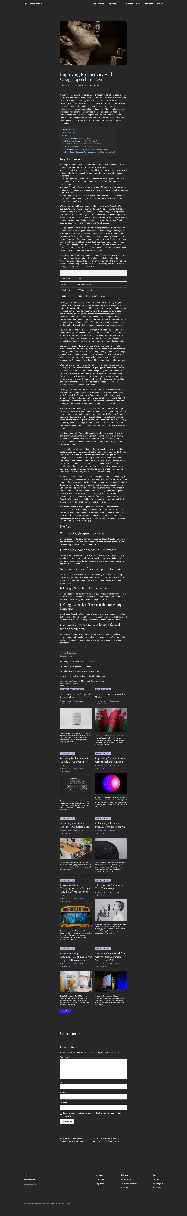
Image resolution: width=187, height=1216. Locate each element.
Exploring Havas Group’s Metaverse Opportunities (81, 671)
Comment (65, 1057)
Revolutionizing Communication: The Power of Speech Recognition (76, 957)
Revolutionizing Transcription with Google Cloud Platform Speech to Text (75, 890)
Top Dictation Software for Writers (110, 695)
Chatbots (64, 689)
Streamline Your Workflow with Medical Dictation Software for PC (110, 957)
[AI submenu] (123, 3)
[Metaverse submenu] (117, 3)
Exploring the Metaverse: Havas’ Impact (77, 661)
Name (63, 1082)
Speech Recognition (93, 85)
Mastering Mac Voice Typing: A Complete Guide (75, 825)
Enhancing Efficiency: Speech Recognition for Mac (111, 825)
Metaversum (36, 3)
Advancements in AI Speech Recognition (75, 695)
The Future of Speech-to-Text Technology (109, 886)
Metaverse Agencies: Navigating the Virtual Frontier (82, 676)
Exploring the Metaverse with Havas (75, 666)
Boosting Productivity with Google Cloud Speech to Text (75, 762)
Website (63, 1103)
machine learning (115, 477)
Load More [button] (65, 1011)
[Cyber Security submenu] (140, 3)
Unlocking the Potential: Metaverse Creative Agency (82, 681)
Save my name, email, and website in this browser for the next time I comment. (92, 1114)
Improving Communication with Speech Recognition (110, 760)
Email (63, 1092)
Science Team (79, 85)
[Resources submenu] (154, 3)
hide (74, 129)
